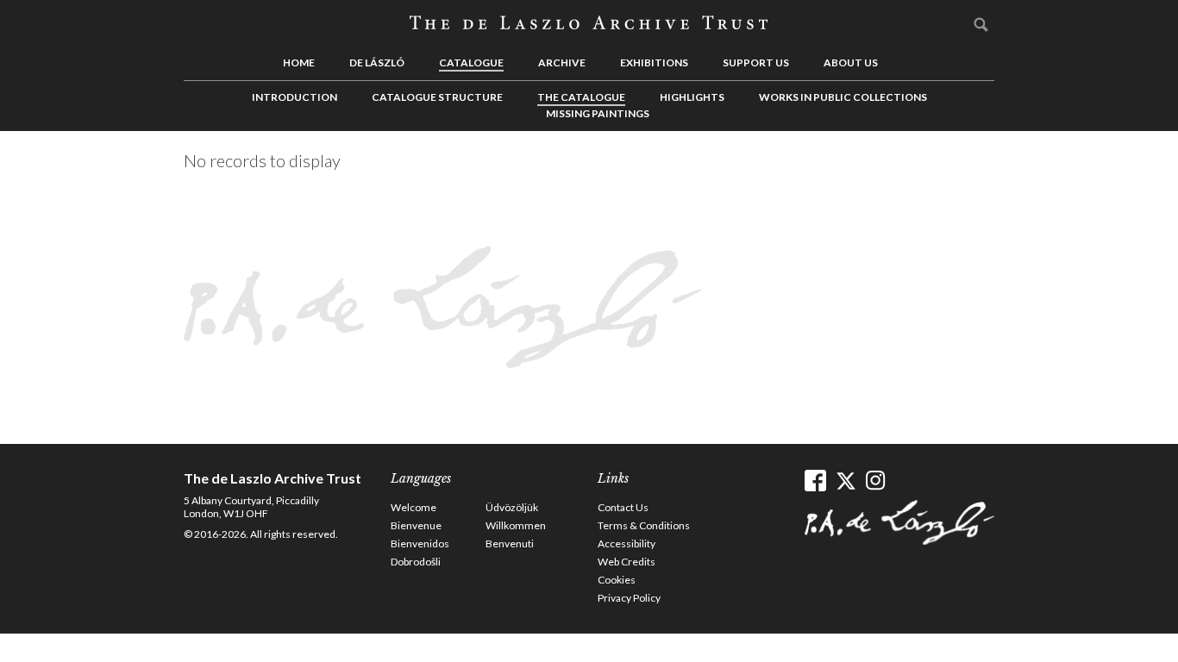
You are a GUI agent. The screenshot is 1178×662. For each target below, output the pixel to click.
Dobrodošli (416, 561)
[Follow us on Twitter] (845, 480)
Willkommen (516, 525)
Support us (756, 62)
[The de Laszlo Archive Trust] (589, 23)
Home (299, 62)
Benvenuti (510, 543)
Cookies (617, 579)
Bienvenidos (420, 543)
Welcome (413, 507)
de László (376, 62)
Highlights (692, 97)
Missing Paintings (597, 113)
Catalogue (471, 62)
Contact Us (623, 507)
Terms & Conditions (644, 525)
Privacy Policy (629, 597)
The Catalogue (581, 97)
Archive (562, 62)
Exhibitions (654, 62)
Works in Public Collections (843, 97)
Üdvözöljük (512, 507)
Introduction (294, 97)
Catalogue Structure (437, 97)
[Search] (981, 24)
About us (851, 62)
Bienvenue (416, 525)
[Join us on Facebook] (815, 480)
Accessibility (626, 543)
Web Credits (626, 561)
